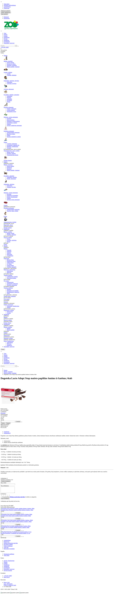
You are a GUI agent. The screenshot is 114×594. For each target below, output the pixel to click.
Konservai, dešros (11, 64)
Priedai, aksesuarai (11, 178)
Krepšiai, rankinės (11, 153)
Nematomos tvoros (11, 111)
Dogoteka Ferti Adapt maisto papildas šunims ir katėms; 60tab (16, 515)
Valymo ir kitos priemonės (13, 199)
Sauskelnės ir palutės (12, 122)
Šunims (5, 34)
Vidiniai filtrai (10, 262)
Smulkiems (6, 40)
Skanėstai (9, 169)
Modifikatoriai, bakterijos (13, 292)
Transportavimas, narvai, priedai (11, 150)
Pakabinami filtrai (11, 261)
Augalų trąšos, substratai (10, 296)
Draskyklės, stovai (8, 225)
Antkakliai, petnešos (12, 177)
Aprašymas (6, 431)
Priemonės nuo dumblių (12, 290)
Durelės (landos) (8, 160)
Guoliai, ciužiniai (8, 72)
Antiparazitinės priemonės (13, 132)
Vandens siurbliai (8, 275)
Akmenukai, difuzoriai (12, 283)
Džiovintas (9, 254)
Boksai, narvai (10, 152)
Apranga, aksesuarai (9, 89)
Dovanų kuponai (8, 570)
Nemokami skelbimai (9, 554)
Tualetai (9, 198)
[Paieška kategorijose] (1, 351)
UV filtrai (9, 264)
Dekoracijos (10, 311)
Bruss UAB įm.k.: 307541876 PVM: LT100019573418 (10, 584)
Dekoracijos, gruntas (9, 310)
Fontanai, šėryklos (11, 187)
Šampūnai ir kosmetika (12, 195)
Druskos (9, 289)
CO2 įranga (6, 299)
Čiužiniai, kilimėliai (11, 75)
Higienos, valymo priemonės (11, 117)
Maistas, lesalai (10, 233)
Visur (5, 33)
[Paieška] (18, 366)
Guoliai (8, 73)
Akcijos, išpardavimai (9, 560)
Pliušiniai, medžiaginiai (12, 146)
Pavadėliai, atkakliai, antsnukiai (11, 94)
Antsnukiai (9, 96)
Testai (8, 293)
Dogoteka (3, 413)
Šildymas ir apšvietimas (9, 269)
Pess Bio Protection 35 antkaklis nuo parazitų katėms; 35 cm (15, 533)
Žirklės (8, 135)
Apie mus (6, 547)
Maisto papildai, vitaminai (13, 66)
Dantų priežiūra (10, 120)
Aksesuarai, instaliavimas (13, 306)
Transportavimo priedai (12, 155)
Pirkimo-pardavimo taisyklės (11, 543)
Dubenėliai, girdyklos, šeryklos (11, 80)
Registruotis (7, 18)
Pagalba (2, 551)
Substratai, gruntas (8, 338)
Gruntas (9, 313)
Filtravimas (6, 258)
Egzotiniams (7, 41)
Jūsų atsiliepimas (5, 485)
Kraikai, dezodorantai (12, 197)
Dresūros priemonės (8, 107)
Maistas (5, 248)
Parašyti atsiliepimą (5, 481)
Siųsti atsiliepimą (5, 498)
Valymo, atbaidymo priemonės (14, 125)
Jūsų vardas (3, 482)
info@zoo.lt (7, 577)
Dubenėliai (9, 82)
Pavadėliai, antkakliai (9, 176)
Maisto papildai (10, 330)
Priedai (8, 101)
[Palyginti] (23, 530)
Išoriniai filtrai (10, 260)
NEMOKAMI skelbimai (10, 5)
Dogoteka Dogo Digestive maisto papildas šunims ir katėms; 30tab (17, 510)
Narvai (8, 239)
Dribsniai (9, 251)
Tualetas (9, 124)
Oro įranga (6, 281)
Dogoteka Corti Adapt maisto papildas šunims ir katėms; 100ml (16, 521)
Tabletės (9, 253)
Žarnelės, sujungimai (12, 285)
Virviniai (9, 148)
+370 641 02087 (5, 47)
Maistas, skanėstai (8, 61)
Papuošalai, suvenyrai (9, 43)
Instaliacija (9, 345)
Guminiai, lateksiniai (12, 143)
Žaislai (5, 142)
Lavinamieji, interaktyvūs (13, 145)
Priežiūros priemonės (9, 131)
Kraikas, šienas (7, 323)
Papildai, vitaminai (11, 234)
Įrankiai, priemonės (11, 108)
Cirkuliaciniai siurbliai (12, 276)
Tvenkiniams (10, 255)
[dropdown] (1, 1)
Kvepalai (9, 118)
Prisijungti (6, 17)
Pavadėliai (9, 100)
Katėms (5, 36)
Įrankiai (9, 307)
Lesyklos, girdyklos (11, 240)
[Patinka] (21, 530)
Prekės (2, 558)
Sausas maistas (10, 62)
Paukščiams (6, 37)
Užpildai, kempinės (11, 267)
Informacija (3, 537)
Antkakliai (9, 99)
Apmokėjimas (7, 6)
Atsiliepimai (7, 433)
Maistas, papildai (8, 232)
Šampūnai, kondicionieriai (13, 121)
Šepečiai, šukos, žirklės (12, 211)
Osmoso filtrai (10, 265)
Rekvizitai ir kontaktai (9, 548)
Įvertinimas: (3, 493)
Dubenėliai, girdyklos (9, 184)
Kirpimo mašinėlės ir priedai (14, 136)
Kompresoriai (10, 282)
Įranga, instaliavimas (9, 341)
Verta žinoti (6, 4)
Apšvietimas (10, 271)
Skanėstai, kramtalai (12, 65)
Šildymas (9, 272)
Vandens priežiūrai (8, 288)
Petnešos (9, 97)
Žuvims (5, 38)
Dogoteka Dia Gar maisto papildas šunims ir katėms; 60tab (15, 527)
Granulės (9, 250)
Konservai (9, 167)
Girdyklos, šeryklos (11, 83)
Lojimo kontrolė (11, 110)
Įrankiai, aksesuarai (8, 304)
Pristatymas (6, 8)
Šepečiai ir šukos (11, 134)
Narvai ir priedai (8, 237)
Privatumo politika (8, 544)
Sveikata (6, 302)
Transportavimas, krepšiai (10, 222)
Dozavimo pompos (11, 278)
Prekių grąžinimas (8, 546)
